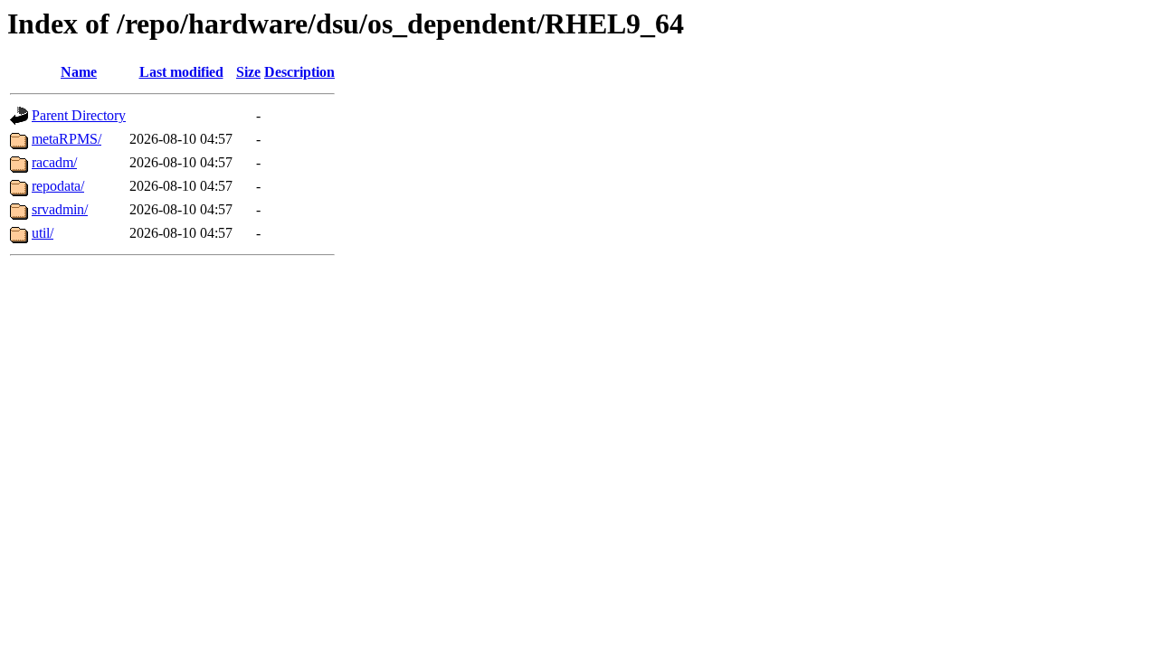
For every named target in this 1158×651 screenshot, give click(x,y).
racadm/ (54, 162)
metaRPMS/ (66, 138)
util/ (42, 233)
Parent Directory (79, 115)
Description (299, 72)
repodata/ (58, 185)
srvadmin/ (60, 209)
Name (79, 72)
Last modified (181, 72)
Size (248, 72)
